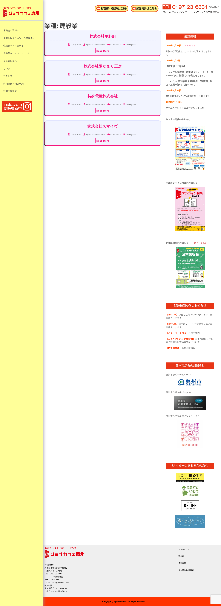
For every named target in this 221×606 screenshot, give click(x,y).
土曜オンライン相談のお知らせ (181, 182)
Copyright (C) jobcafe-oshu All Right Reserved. (124, 601)
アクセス (7, 76)
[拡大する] (201, 130)
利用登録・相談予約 (13, 83)
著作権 (181, 556)
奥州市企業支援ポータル (178, 392)
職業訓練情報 (180, 347)
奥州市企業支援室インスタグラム (183, 416)
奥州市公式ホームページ (178, 374)
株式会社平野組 (103, 36)
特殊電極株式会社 (103, 96)
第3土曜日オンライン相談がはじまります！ (188, 96)
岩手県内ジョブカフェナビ (16, 53)
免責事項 (182, 563)
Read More (102, 50)
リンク (6, 68)
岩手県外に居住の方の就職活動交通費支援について (189, 340)
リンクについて (185, 549)
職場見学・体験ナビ (13, 45)
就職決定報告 (10, 91)
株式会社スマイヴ (102, 126)
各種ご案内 (183, 332)
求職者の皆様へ (11, 30)
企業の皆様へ (10, 61)
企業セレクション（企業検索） (19, 38)
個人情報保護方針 (186, 569)
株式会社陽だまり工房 (103, 66)
